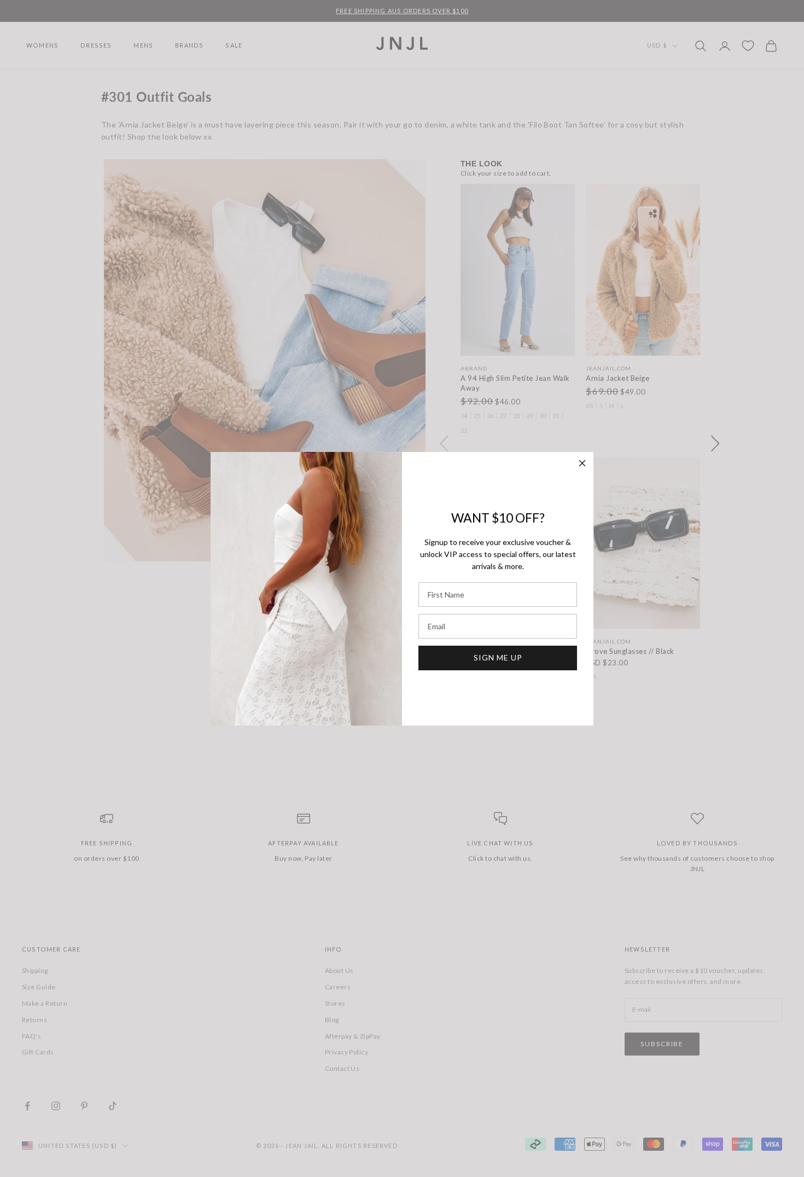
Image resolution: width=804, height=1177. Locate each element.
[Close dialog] (582, 463)
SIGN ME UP (498, 657)
